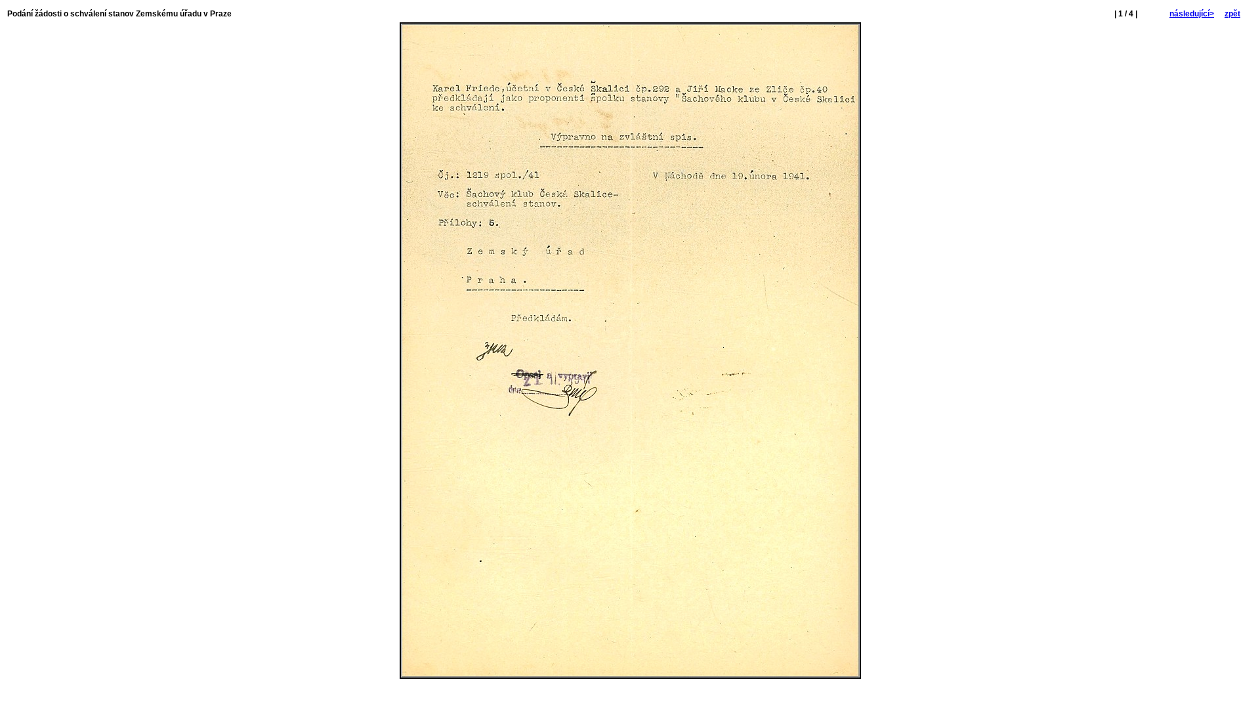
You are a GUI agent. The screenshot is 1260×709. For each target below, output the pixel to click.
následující (1191, 13)
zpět (1232, 13)
